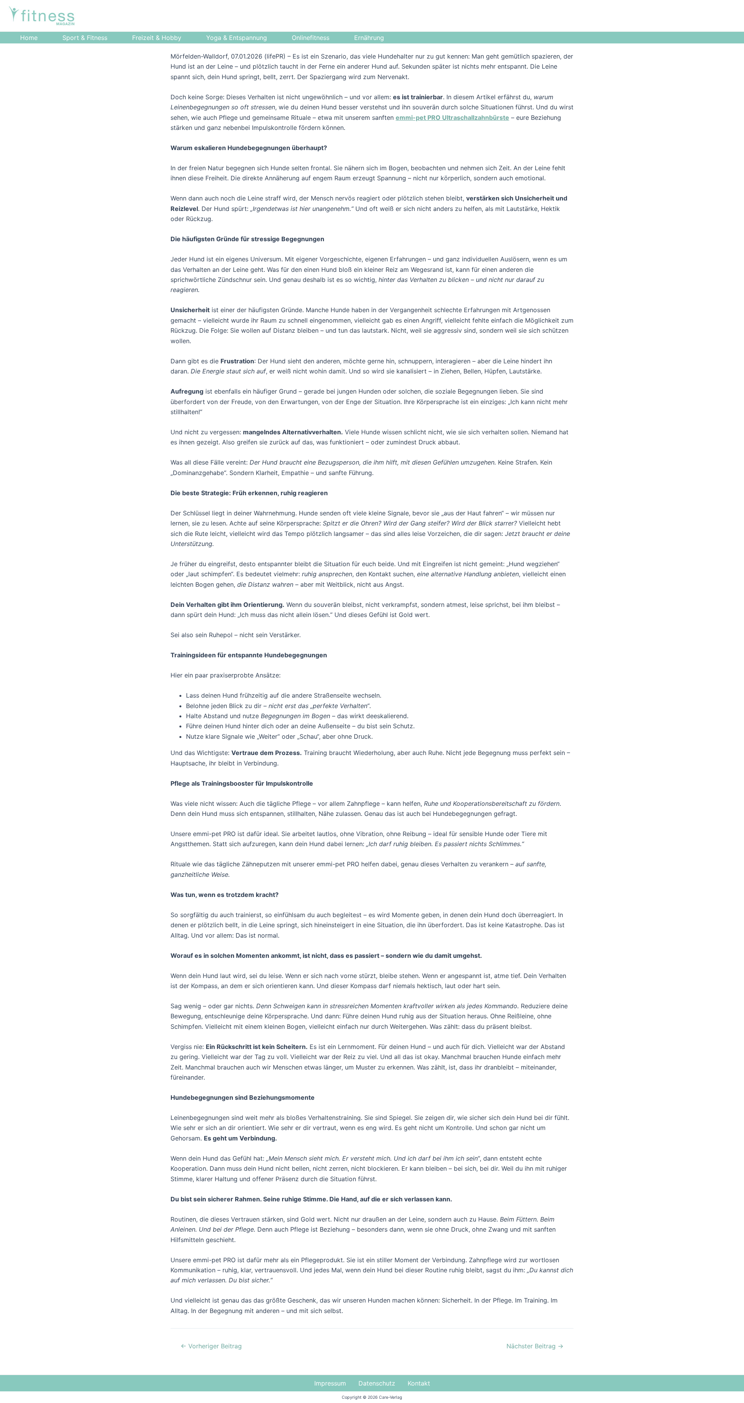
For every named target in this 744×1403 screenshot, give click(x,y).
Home (29, 37)
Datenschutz (376, 1383)
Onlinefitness (310, 37)
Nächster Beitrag (534, 1346)
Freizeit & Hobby (156, 37)
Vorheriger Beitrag (211, 1346)
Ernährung (369, 37)
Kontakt (419, 1383)
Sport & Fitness (84, 37)
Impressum (330, 1383)
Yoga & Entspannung (236, 37)
